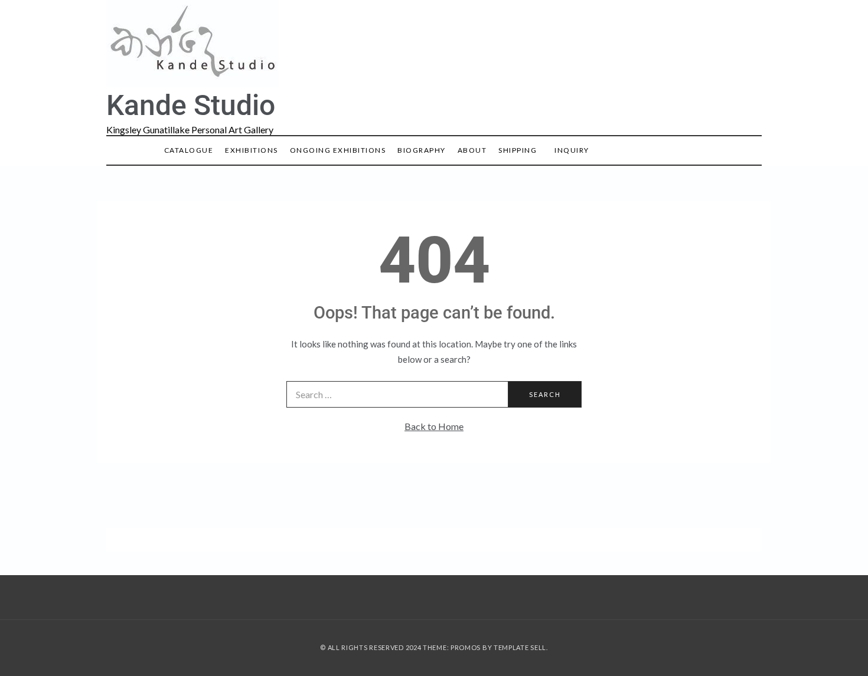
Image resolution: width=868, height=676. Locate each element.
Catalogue (189, 150)
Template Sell (520, 647)
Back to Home (434, 426)
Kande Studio (190, 105)
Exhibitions (251, 150)
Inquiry (571, 150)
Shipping (517, 150)
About (472, 150)
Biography (421, 150)
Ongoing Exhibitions (338, 150)
